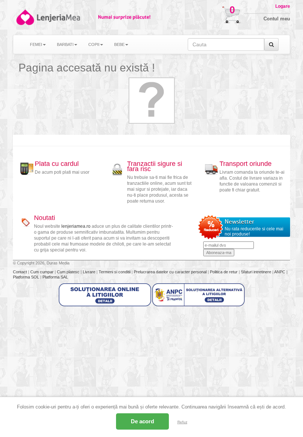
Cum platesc (69, 272)
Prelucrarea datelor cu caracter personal (171, 272)
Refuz (182, 422)
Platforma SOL (26, 277)
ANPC (279, 272)
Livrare (89, 272)
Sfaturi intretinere (256, 272)
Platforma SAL (55, 277)
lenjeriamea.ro (76, 226)
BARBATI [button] (65, 44)
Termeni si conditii (115, 272)
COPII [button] (93, 44)
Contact (20, 272)
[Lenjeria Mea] (24, 17)
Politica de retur (224, 272)
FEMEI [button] (36, 44)
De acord (142, 421)
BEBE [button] (119, 44)
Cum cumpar (42, 272)
